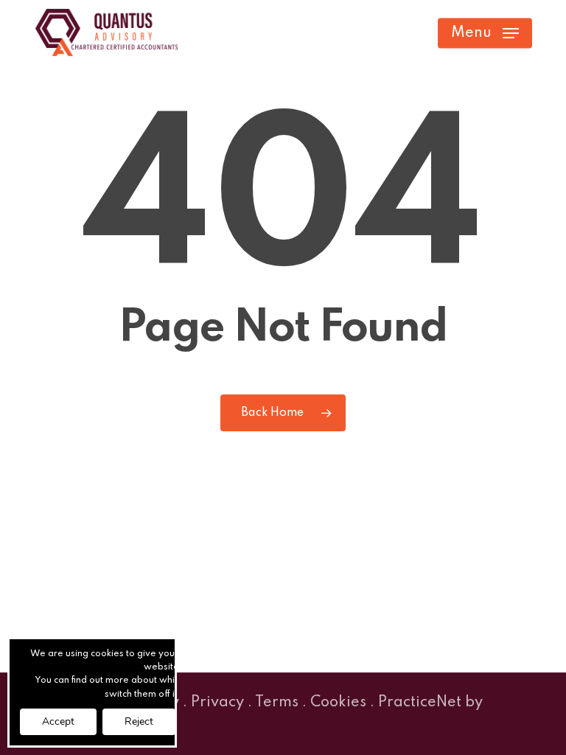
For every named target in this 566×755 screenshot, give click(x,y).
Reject (139, 721)
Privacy (217, 702)
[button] (485, 33)
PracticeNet (419, 702)
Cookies (338, 702)
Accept (58, 721)
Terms (276, 702)
